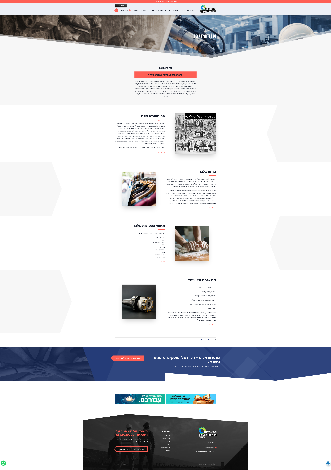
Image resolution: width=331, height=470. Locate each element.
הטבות (152, 10)
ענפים (183, 10)
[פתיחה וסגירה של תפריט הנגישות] (328, 463)
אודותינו (191, 10)
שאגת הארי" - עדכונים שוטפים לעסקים (166, 1)
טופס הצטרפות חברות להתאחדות (128, 358)
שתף (214, 339)
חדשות (175, 10)
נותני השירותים (166, 438)
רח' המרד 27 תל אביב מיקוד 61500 (205, 452)
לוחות (144, 10)
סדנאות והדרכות (165, 448)
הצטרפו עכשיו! (121, 5)
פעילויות (160, 10)
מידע (168, 10)
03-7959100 (211, 442)
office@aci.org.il (209, 447)
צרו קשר (136, 10)
